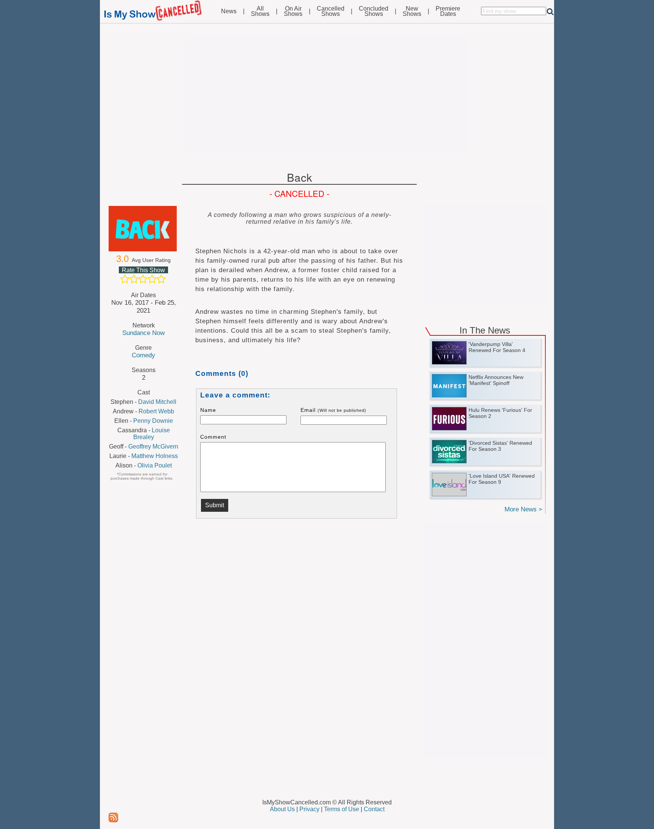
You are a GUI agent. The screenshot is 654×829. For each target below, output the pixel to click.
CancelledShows (330, 11)
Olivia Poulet (154, 465)
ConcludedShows (373, 11)
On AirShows (293, 11)
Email (333, 410)
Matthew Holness (154, 456)
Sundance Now (143, 333)
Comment (213, 437)
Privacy (309, 809)
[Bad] (124, 279)
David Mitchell (157, 402)
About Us (282, 809)
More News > (523, 509)
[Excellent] (161, 279)
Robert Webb (156, 411)
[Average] (143, 279)
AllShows (260, 11)
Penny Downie (153, 421)
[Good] (152, 279)
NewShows (412, 11)
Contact (374, 809)
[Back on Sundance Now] (143, 228)
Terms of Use (341, 809)
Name (208, 410)
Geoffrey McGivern (153, 446)
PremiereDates (448, 11)
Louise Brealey (151, 433)
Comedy (143, 355)
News (229, 11)
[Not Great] (134, 279)
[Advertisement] (327, 95)
